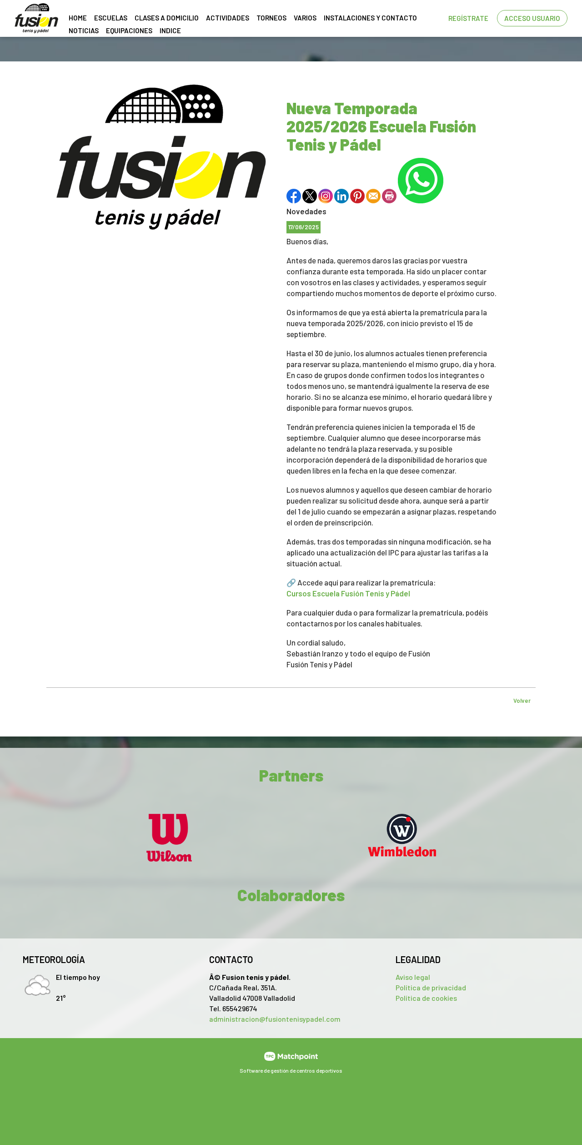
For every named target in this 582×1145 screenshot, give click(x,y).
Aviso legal (413, 977)
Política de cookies (426, 998)
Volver (522, 700)
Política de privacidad (431, 987)
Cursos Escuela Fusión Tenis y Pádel (348, 593)
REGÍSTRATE (468, 18)
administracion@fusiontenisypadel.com (275, 1018)
